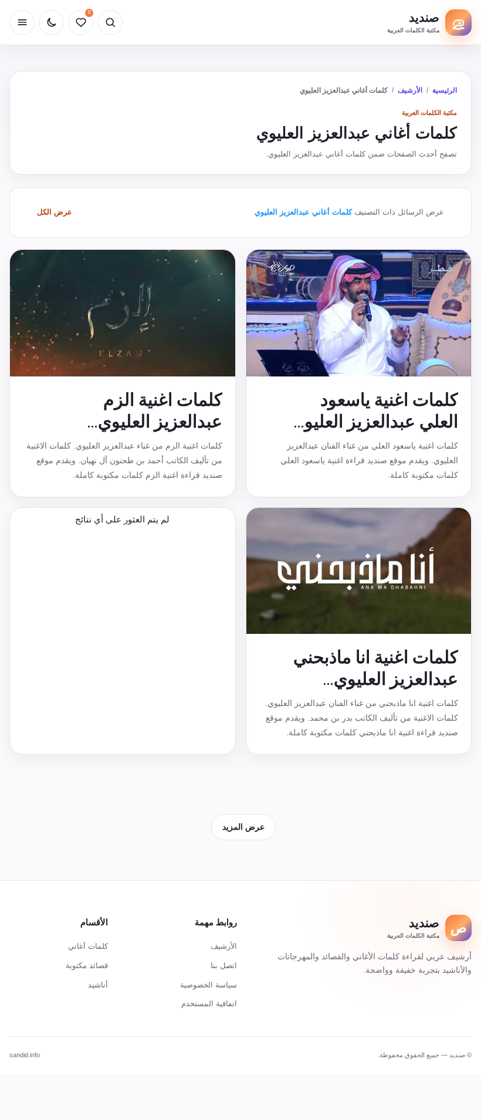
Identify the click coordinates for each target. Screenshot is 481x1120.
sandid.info (24, 1054)
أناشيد (98, 984)
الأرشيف (410, 90)
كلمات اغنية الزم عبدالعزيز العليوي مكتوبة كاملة (160, 421)
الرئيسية (444, 90)
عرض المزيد (243, 826)
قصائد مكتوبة (87, 965)
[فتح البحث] (110, 22)
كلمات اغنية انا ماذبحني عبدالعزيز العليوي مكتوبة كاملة (375, 679)
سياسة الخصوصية (208, 984)
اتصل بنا (224, 965)
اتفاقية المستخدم (209, 1003)
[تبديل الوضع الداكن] (51, 22)
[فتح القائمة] (22, 22)
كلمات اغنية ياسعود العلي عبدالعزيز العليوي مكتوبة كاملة (374, 421)
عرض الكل (54, 212)
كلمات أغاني (88, 946)
